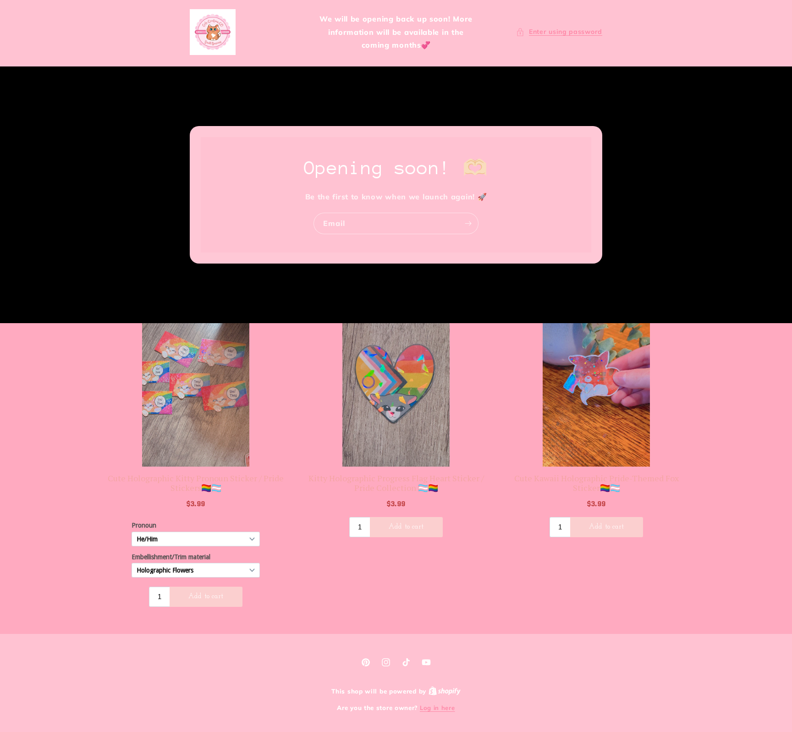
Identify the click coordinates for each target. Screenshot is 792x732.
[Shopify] (445, 691)
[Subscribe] (468, 223)
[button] (559, 32)
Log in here (437, 707)
